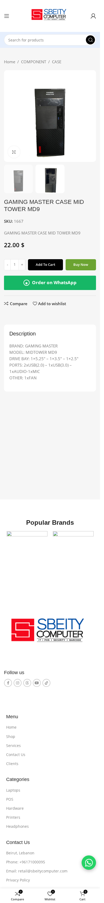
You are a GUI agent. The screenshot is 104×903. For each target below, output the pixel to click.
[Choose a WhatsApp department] (89, 862)
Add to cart (45, 264)
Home (9, 61)
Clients (12, 763)
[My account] (93, 16)
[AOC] (27, 551)
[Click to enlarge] (14, 152)
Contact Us (15, 754)
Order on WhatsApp (51, 282)
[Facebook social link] (8, 683)
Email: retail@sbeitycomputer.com (36, 870)
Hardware (15, 808)
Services (13, 745)
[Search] (90, 39)
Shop (10, 736)
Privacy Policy (18, 880)
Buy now (80, 264)
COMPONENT (33, 61)
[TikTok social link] (46, 683)
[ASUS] (73, 551)
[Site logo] (50, 15)
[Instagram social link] (18, 683)
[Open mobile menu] (6, 16)
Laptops (13, 790)
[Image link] (50, 632)
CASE (56, 61)
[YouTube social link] (37, 683)
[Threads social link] (27, 683)
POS (9, 799)
